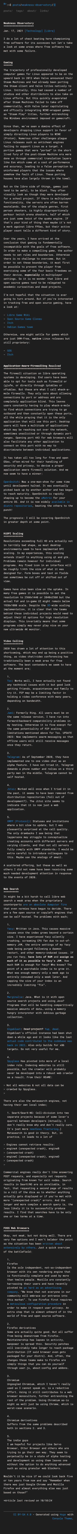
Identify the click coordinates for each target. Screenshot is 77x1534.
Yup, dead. (52, 1029)
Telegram (13, 756)
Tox (9, 680)
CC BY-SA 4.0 (22, 1514)
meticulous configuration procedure (35, 1303)
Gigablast (14, 1029)
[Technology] (34, 30)
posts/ (8, 10)
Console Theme (62, 1518)
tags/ (20, 10)
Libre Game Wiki (18, 315)
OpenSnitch (11, 481)
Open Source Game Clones (24, 318)
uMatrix (46, 497)
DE (48, 605)
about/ (31, 10)
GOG (9, 350)
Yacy (10, 928)
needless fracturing (44, 1129)
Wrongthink (5, 3)
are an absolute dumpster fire (45, 904)
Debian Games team (20, 327)
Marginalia (14, 997)
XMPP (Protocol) (18, 821)
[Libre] (49, 30)
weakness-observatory (37, 4)
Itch (10, 322)
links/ (44, 10)
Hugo (63, 1514)
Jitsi (11, 789)
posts (16, 4)
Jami (10, 712)
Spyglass (13, 1061)
